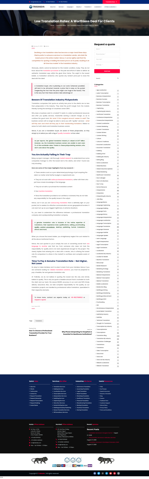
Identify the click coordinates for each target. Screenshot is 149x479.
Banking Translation (82, 405)
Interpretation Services (60, 396)
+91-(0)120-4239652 (36, 440)
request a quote (40, 300)
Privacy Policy (104, 407)
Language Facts (108, 211)
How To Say (107, 184)
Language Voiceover (107, 230)
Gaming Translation (82, 410)
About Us (32, 386)
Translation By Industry (108, 339)
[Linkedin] (106, 473)
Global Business (108, 166)
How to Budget (107, 178)
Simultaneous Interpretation (107, 308)
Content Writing (108, 136)
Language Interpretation (108, 217)
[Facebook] (94, 473)
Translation (39, 321)
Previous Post (32, 328)
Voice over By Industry (107, 360)
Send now (107, 71)
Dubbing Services (58, 389)
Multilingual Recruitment (107, 296)
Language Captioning (107, 205)
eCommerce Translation (83, 386)
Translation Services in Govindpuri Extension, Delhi (104, 442)
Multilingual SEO (107, 299)
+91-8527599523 (62, 2)
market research (65, 158)
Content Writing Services (60, 405)
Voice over (108, 357)
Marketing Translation (107, 272)
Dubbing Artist (107, 154)
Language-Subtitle (108, 233)
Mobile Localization (107, 284)
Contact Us (33, 393)
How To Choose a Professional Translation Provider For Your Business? (40, 333)
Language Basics (107, 202)
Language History (107, 214)
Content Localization (107, 124)
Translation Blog (61, 25)
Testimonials (33, 391)
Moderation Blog (107, 287)
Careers (102, 398)
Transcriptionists (107, 330)
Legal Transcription (107, 245)
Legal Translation (108, 248)
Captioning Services (59, 400)
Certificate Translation (108, 114)
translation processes (50, 71)
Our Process (103, 389)
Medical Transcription (107, 278)
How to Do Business (107, 181)
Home (52, 25)
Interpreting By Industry (107, 196)
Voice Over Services (59, 403)
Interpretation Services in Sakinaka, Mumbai (102, 437)
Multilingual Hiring (107, 290)
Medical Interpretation (107, 275)
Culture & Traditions (107, 142)
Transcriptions (108, 333)
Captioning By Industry (107, 111)
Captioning (107, 108)
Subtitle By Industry (107, 314)
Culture (107, 139)
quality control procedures (45, 227)
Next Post (89, 329)
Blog (101, 396)
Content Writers (107, 133)
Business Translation (107, 105)
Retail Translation (82, 393)
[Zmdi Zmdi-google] (118, 473)
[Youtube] (110, 473)
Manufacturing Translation (84, 403)
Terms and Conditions (106, 410)
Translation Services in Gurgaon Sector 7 (101, 433)
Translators (107, 348)
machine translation (45, 191)
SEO (107, 305)
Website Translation (108, 366)
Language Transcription (108, 224)
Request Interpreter (35, 398)
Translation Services (59, 386)
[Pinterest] (114, 473)
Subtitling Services (59, 398)
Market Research (107, 266)
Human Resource (108, 187)
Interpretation (108, 190)
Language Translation (108, 227)
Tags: (31, 321)
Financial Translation (83, 400)
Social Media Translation (107, 311)
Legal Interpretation (107, 242)
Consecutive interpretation (107, 121)
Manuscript (107, 263)
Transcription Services (60, 393)
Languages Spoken (107, 236)
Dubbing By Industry (107, 157)
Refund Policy (103, 405)
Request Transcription (36, 400)
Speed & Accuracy (105, 391)
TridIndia (41, 473)
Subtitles (108, 317)
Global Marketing (107, 172)
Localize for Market (107, 257)
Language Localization (107, 220)
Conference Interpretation (107, 118)
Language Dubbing (107, 208)
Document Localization (107, 145)
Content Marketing (107, 127)
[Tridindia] (37, 6)
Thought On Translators (108, 323)
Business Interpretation (107, 96)
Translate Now (110, 2)
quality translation (64, 133)
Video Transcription (107, 351)
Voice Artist (107, 354)
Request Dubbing (35, 403)
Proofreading (107, 302)
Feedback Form (104, 400)
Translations (108, 345)
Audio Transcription (107, 93)
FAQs (101, 386)
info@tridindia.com (36, 2)
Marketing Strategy (107, 269)
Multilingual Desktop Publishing (62, 407)
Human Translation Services (61, 410)
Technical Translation (107, 320)
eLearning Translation (83, 389)
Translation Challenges (108, 342)
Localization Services (60, 391)
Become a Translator (105, 393)
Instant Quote (34, 405)
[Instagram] (102, 473)
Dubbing (108, 151)
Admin (47, 46)
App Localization (107, 90)
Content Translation (108, 130)
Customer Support (105, 403)
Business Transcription (107, 102)
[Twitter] (98, 473)
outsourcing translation (59, 203)
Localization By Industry (107, 254)
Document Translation (107, 148)
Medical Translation (108, 281)
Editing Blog (107, 160)
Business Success (107, 99)
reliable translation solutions (60, 270)
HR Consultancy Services (61, 412)
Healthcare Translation (108, 175)
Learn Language (107, 239)
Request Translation (36, 396)
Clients (32, 389)
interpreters (108, 193)
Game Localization (107, 163)
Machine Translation (107, 260)
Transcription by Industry (107, 327)
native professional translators (62, 180)
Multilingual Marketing (107, 293)
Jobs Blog (107, 199)
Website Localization (107, 363)
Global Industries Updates (107, 169)
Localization (108, 251)
